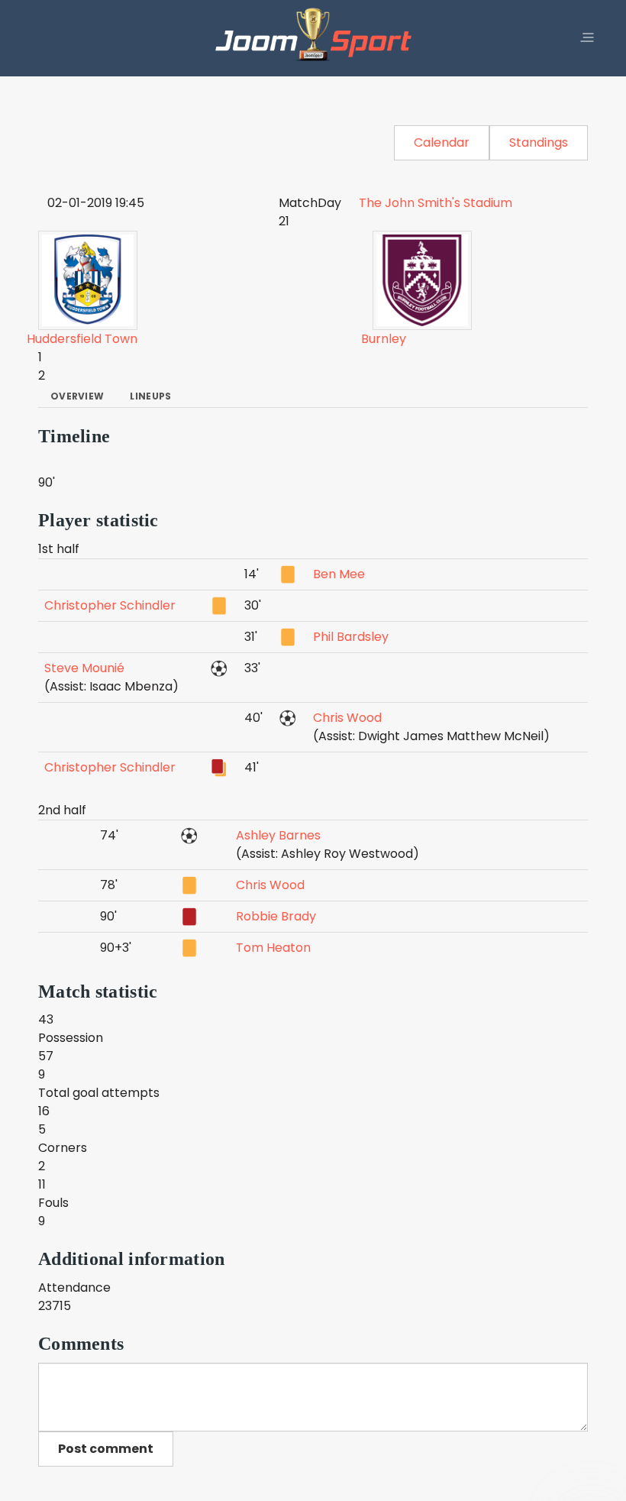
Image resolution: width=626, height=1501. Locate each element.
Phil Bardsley (351, 636)
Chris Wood (347, 717)
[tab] (77, 396)
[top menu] (587, 38)
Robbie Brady (276, 916)
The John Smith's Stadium (435, 203)
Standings (538, 142)
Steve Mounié (84, 668)
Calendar (442, 142)
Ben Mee (339, 574)
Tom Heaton (273, 947)
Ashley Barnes (278, 835)
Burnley (383, 339)
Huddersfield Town (82, 339)
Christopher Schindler (110, 605)
